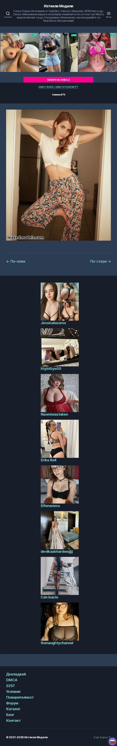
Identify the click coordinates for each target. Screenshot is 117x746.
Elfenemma (50, 506)
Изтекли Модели (58, 6)
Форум (12, 703)
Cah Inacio (49, 597)
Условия (13, 691)
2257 (10, 686)
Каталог (13, 709)
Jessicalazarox (53, 323)
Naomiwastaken (54, 414)
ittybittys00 (51, 368)
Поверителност (20, 697)
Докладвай (16, 674)
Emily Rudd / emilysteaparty (58, 87)
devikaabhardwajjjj (57, 551)
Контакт (13, 720)
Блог (10, 714)
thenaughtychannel (57, 643)
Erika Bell (48, 460)
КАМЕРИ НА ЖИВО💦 (58, 79)
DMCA (11, 680)
